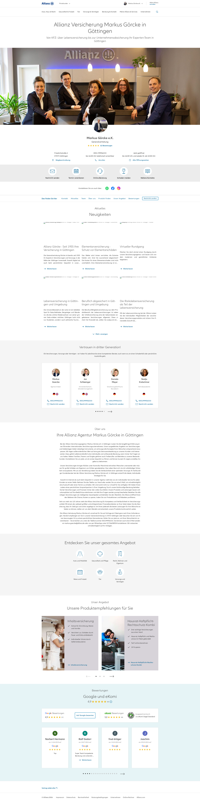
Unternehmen (115, 797)
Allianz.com (141, 797)
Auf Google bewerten (85, 715)
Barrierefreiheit (83, 797)
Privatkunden (63, 3)
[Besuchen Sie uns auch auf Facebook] (112, 188)
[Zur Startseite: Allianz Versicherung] (48, 3)
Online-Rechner (128, 797)
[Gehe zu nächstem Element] (110, 411)
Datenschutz (70, 797)
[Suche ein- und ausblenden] (156, 11)
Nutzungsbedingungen (99, 797)
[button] (100, 125)
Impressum (60, 797)
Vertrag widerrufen (49, 788)
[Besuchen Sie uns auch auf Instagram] (118, 188)
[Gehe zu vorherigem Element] (89, 411)
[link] (100, 173)
